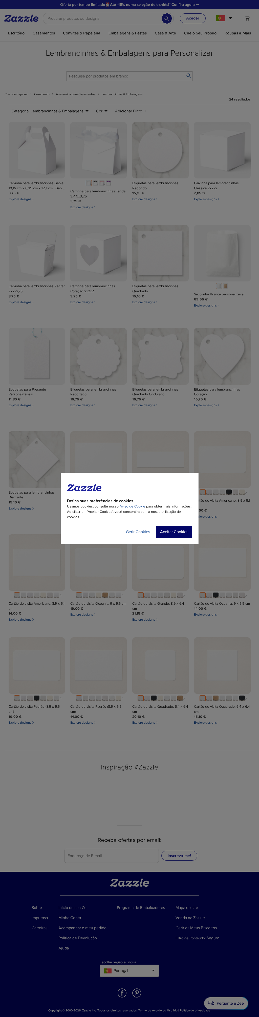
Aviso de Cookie (132, 506)
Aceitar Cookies (174, 531)
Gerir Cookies (138, 531)
